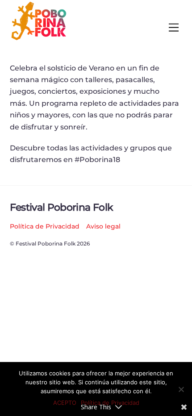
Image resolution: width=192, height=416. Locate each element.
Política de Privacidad (44, 226)
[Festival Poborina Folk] (39, 38)
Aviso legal (103, 226)
